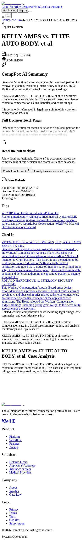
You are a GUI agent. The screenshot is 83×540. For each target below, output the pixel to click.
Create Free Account (14, 171)
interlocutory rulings (25, 216)
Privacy (14, 509)
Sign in (23, 10)
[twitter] (3, 421)
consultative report (19, 223)
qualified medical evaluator (53, 216)
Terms (13, 513)
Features (27, 6)
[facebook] (10, 421)
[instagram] (13, 421)
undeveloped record (24, 227)
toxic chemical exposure (45, 220)
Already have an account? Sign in (52, 171)
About (5, 6)
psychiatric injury (19, 220)
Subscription (17, 523)
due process (67, 220)
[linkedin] (6, 421)
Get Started (9, 10)
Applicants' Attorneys (22, 465)
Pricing (36, 6)
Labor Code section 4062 (45, 223)
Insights (57, 6)
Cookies (14, 520)
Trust (12, 516)
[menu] (8, 15)
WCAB (6, 213)
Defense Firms (18, 462)
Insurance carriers (20, 469)
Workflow (15, 6)
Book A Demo (41, 400)
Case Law (47, 6)
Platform (14, 436)
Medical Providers (20, 472)
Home (5, 20)
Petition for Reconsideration (28, 213)
